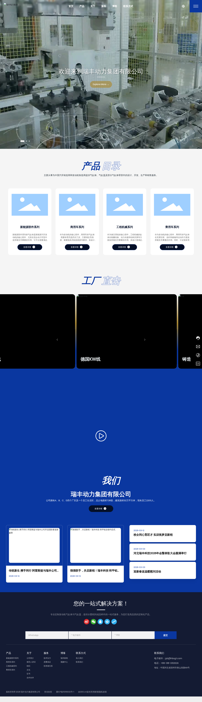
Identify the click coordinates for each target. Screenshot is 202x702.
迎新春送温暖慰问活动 (147, 571)
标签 (97, 691)
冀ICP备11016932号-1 (65, 691)
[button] (22, 141)
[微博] (86, 621)
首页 (71, 6)
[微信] (93, 621)
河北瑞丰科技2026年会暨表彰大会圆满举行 (160, 553)
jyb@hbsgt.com (173, 658)
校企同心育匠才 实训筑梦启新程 (153, 535)
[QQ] (100, 621)
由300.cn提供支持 (86, 691)
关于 (92, 6)
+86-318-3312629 (170, 663)
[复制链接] (114, 621)
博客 (114, 6)
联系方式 (128, 6)
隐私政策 (103, 691)
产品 (81, 6)
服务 (103, 6)
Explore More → (101, 84)
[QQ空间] (107, 621)
